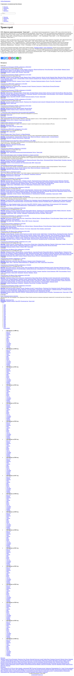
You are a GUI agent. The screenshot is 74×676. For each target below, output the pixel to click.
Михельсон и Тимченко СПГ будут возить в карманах (14, 117)
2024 (4, 324)
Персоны (5, 6)
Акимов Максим (10, 136)
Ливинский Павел (32, 279)
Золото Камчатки (51, 271)
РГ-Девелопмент (29, 184)
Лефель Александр (45, 235)
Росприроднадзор (42, 239)
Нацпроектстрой (27, 162)
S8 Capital (9, 221)
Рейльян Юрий (57, 160)
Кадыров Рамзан (34, 92)
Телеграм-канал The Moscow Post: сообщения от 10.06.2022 (15, 187)
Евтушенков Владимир (51, 210)
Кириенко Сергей (53, 180)
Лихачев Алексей (5, 661)
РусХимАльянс (51, 239)
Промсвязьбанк (16, 228)
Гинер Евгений (56, 277)
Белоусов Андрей (27, 233)
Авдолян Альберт (10, 101)
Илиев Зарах (26, 92)
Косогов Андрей (14, 191)
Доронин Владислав (37, 180)
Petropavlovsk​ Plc (22, 271)
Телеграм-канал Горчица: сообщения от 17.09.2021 (13, 258)
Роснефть (42, 193)
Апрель (8, 337)
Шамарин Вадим (54, 78)
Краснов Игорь (59, 92)
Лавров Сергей (36, 235)
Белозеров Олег (9, 86)
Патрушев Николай (12, 289)
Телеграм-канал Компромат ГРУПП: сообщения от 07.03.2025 (16, 99)
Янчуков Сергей (59, 237)
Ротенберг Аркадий (67, 160)
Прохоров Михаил (45, 218)
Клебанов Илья (55, 189)
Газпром (13, 72)
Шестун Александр (64, 78)
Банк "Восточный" (16, 221)
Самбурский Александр (24, 245)
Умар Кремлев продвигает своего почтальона (12, 165)
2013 (4, 310)
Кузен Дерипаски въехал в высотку (9, 296)
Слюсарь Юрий (21, 78)
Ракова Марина (62, 236)
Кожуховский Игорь (65, 189)
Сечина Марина (15, 219)
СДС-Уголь (27, 228)
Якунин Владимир (54, 86)
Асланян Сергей (19, 233)
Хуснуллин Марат (44, 281)
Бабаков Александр (10, 210)
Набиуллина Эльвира (60, 244)
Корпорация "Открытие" (17, 283)
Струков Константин (51, 268)
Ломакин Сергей (31, 261)
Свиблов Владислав (20, 254)
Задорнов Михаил (19, 244)
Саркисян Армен (45, 136)
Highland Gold (10, 271)
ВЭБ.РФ (9, 72)
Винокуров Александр (11, 261)
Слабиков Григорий (56, 289)
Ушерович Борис (20, 161)
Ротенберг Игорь (20, 144)
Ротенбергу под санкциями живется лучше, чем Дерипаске (15, 196)
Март (7, 335)
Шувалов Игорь (29, 70)
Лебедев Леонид (36, 218)
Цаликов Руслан (37, 78)
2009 (4, 305)
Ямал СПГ (28, 120)
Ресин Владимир (51, 94)
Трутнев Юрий (57, 69)
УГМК (60, 193)
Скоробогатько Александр (58, 201)
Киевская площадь (40, 81)
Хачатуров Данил (35, 281)
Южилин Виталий (66, 254)
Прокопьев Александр (10, 268)
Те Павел (7, 183)
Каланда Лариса (43, 92)
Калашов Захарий (46, 189)
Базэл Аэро (24, 204)
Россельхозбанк (63, 271)
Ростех (47, 81)
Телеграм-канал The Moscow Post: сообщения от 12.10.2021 (15, 249)
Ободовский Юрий (48, 160)
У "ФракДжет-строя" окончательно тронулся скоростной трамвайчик (18, 112)
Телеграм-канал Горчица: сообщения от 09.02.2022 (13, 208)
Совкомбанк (49, 193)
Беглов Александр (19, 277)
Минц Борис (40, 160)
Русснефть (38, 283)
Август (8, 342)
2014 (4, 311)
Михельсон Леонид (23, 182)
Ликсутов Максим (55, 235)
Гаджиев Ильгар (38, 288)
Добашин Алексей (26, 180)
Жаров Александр (61, 210)
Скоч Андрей (13, 78)
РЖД (17, 72)
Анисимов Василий (38, 252)
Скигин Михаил (47, 289)
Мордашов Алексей (57, 660)
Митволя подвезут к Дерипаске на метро (11, 171)
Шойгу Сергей (12, 70)
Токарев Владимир (5, 161)
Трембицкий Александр (24, 290)
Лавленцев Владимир (34, 253)
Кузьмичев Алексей (23, 191)
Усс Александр (25, 174)
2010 (4, 306)
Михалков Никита (59, 279)
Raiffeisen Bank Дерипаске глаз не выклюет (11, 122)
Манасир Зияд (57, 200)
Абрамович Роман (10, 252)
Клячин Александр (28, 69)
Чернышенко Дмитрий (44, 290)
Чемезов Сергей (66, 69)
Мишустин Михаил (35, 136)
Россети (30, 221)
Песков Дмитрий (40, 182)
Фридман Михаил (25, 192)
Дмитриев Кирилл (18, 92)
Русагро (37, 96)
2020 (4, 319)
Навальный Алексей (62, 191)
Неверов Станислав (11, 151)
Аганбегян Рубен (10, 200)
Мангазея (24, 239)
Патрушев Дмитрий (32, 94)
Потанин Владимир (18, 201)
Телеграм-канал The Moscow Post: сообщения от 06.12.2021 (15, 231)
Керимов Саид (4, 253)
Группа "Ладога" (17, 193)
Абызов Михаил (19, 252)
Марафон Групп (34, 262)
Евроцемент (64, 204)
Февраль (8, 334)
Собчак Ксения (46, 86)
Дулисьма (33, 81)
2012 (4, 308)
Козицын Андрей (5, 191)
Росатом (29, 255)
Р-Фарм (22, 246)
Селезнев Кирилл (68, 94)
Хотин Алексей (29, 78)
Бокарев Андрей (10, 69)
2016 (4, 314)
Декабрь (8, 347)
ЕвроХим (44, 271)
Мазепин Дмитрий (39, 267)
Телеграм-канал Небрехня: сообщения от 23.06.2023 (13, 148)
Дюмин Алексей (10, 244)
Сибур (42, 184)
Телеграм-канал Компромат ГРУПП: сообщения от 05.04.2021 (16, 285)
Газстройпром (45, 204)
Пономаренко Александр (7, 201)
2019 (4, 317)
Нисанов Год (70, 77)
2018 (4, 316)
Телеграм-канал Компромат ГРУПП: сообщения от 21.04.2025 (16, 90)
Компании (6, 8)
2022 (4, 321)
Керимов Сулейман (13, 253)
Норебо (28, 239)
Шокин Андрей (20, 70)
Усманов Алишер (25, 183)
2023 (4, 323)
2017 (4, 315)
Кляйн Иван (41, 244)
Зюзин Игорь (28, 218)
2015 (4, 312)
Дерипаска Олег (28, 101)
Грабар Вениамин (29, 189)
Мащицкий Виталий (11, 108)
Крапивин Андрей (26, 86)
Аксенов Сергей (10, 77)
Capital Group (10, 184)
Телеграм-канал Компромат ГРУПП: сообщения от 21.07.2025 (16, 74)
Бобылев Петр (17, 86)
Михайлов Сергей (5, 236)
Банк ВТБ (9, 81)
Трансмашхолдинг (57, 292)
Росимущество (10, 175)
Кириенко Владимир (62, 233)
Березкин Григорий (10, 189)
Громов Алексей (19, 101)
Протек (13, 109)
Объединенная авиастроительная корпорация (21, 152)
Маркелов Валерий (31, 160)
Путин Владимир (49, 69)
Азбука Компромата (5, 1)
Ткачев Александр (61, 268)
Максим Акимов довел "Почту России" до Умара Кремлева (15, 134)
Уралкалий (20, 272)
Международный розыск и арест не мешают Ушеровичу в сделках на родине (20, 155)
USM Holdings (17, 184)
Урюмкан (30, 272)
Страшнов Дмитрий (66, 226)
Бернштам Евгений (21, 210)
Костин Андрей (46, 77)
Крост (22, 184)
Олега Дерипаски (48, 47)
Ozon (8, 152)
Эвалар (35, 272)
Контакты (5, 10)
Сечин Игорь (9, 192)
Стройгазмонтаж (31, 205)
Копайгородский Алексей (38, 101)
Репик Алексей (13, 245)
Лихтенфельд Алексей (10, 211)
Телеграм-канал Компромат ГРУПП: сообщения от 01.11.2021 (16, 241)
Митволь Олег (17, 174)
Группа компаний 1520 (17, 162)
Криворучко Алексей (18, 235)
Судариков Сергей (66, 289)
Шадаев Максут (4, 70)
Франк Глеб (52, 237)
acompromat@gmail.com (37, 674)
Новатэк (16, 120)
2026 (4, 327)
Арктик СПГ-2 (10, 120)
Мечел (23, 221)
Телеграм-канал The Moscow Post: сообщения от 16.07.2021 (15, 275)
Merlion (16, 271)
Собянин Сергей (5, 95)
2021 (4, 320)
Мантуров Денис (62, 77)
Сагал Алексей (59, 94)
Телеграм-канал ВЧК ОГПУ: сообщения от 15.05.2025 (14, 83)
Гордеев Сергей (36, 233)
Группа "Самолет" (25, 81)
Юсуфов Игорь (50, 183)
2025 (4, 325)
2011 (4, 307)
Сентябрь (8, 343)
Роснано (21, 72)
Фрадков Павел (13, 227)
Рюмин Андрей (21, 211)
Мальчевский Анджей (47, 200)
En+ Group (9, 126)
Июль (7, 341)
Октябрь (8, 344)
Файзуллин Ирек (42, 183)
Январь (8, 333)
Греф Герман (44, 233)
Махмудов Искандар (39, 69)
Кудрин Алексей (28, 235)
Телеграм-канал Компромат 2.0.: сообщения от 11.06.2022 (15, 178)
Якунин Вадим (28, 108)
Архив (5, 9)
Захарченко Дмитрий (11, 160)
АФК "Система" (18, 213)
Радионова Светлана (43, 236)
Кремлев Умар (53, 77)
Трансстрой (26, 72)
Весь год (8, 332)
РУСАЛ (14, 126)
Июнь (7, 339)
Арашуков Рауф (18, 136)
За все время (6, 328)
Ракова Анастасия (53, 236)
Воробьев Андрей (19, 69)
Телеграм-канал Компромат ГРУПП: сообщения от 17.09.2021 (16, 265)
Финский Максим (44, 237)
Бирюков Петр (9, 180)
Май (7, 338)
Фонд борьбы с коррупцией (44, 228)
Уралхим (25, 272)
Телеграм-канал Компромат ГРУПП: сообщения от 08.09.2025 (16, 67)
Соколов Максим (38, 254)
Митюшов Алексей (5, 94)
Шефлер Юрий (20, 108)
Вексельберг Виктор (31, 210)
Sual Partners (10, 255)
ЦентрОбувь (50, 262)
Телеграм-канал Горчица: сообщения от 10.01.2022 (13, 223)
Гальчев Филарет (19, 200)
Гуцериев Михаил (52, 233)
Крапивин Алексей (21, 160)
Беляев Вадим (28, 277)
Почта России (20, 138)
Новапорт (26, 283)
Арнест (8, 96)
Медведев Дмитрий (5, 182)
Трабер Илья (27, 237)
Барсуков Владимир (11, 288)
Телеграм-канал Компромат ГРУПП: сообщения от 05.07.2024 (16, 105)
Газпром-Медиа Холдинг (34, 213)
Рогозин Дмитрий (9, 254)
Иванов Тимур (27, 77)
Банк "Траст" (10, 262)
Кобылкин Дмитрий (11, 144)
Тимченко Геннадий (15, 183)
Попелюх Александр (36, 86)
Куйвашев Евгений (50, 101)
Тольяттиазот (7, 272)
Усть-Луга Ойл (4, 293)
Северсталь (22, 109)
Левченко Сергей (22, 279)
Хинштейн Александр (35, 174)
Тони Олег (13, 161)
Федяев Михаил (4, 227)
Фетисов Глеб (27, 281)
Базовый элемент (38, 47)
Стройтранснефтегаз (41, 205)
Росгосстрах (32, 283)
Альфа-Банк (9, 193)
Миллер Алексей (50, 279)
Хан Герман (33, 192)
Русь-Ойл (52, 81)
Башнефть (24, 213)
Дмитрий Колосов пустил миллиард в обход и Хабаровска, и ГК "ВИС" (18, 140)
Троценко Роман (11, 281)
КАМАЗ (9, 109)
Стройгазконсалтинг (22, 205)
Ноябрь (8, 346)
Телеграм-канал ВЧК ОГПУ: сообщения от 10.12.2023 (14, 129)
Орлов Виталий (24, 236)
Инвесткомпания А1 (27, 193)
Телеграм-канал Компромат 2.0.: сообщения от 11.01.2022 (15, 215)
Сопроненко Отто (41, 268)
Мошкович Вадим (15, 94)
